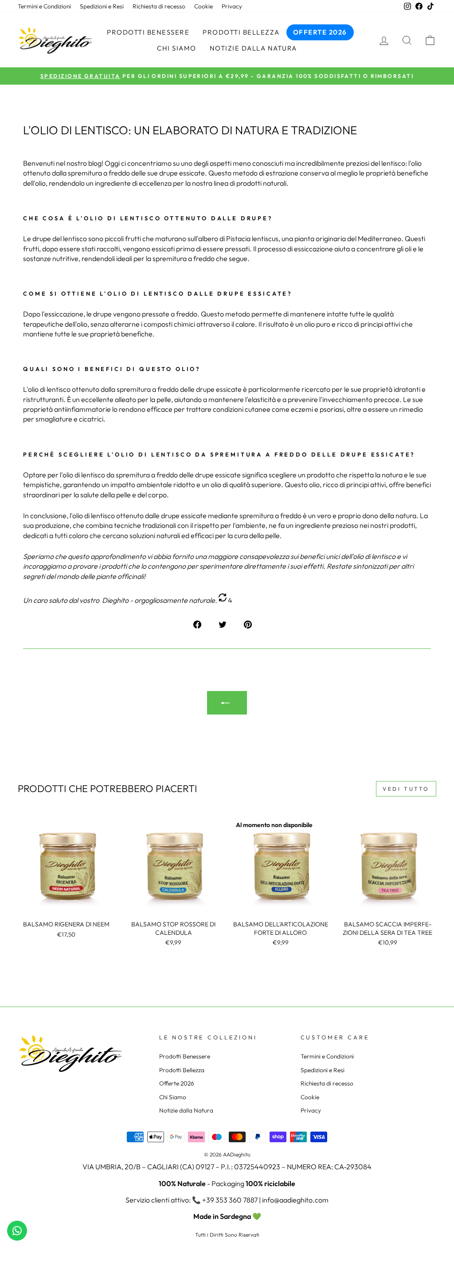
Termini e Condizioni (44, 6)
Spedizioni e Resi (102, 6)
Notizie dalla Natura (253, 48)
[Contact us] (17, 1231)
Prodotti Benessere (148, 32)
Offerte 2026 (320, 32)
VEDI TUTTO (406, 788)
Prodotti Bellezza (241, 32)
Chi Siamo (176, 48)
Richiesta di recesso (159, 6)
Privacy (232, 6)
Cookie (203, 6)
